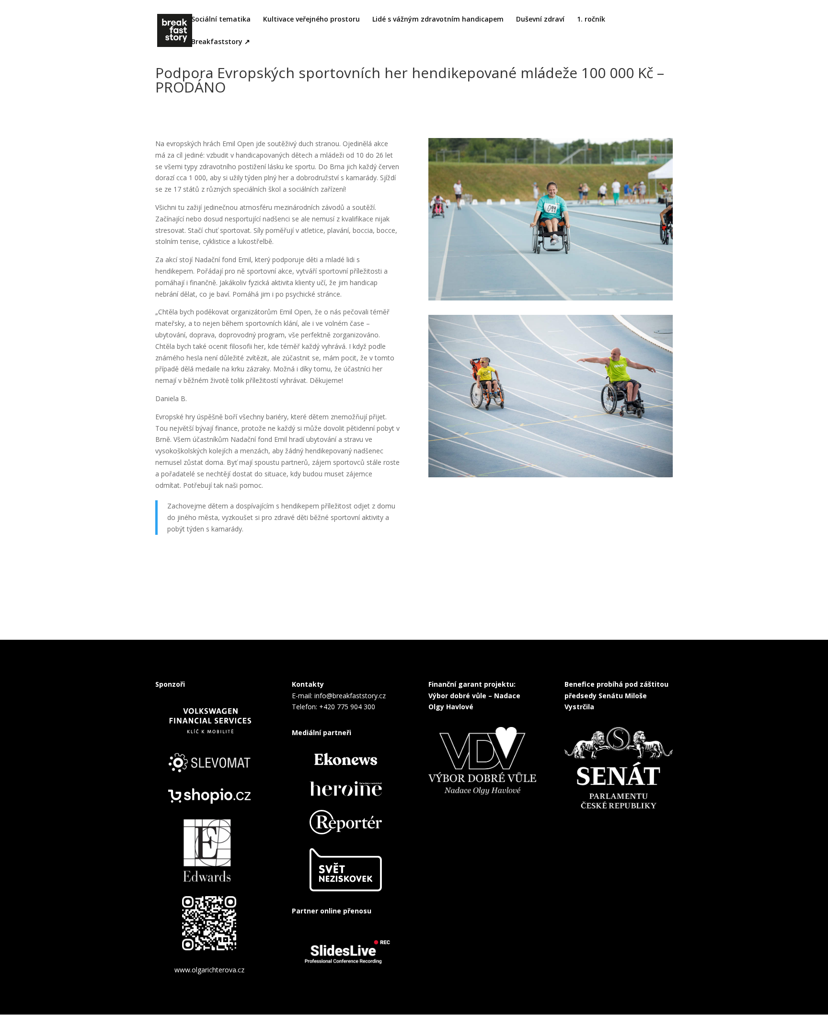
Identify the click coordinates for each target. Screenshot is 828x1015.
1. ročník (591, 19)
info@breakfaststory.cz (350, 695)
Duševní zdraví (540, 19)
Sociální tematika (221, 19)
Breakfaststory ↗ (220, 42)
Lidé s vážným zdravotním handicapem (438, 19)
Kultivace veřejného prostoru (311, 19)
